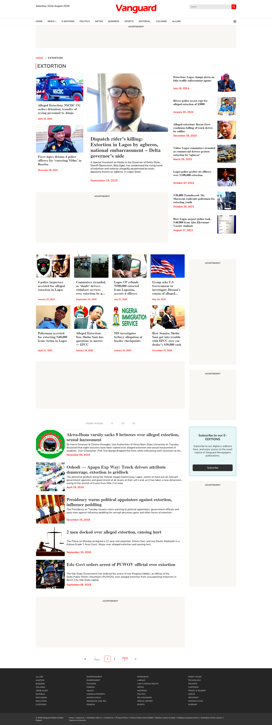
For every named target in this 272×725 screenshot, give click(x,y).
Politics (85, 21)
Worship (192, 704)
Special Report (145, 701)
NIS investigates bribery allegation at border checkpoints (128, 336)
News (51, 21)
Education (41, 701)
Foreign (91, 687)
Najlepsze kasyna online (188, 717)
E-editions (68, 21)
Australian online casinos (211, 717)
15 (133, 423)
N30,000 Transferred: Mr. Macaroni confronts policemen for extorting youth (194, 198)
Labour (141, 680)
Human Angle (94, 697)
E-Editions (41, 704)
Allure (39, 677)
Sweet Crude (194, 677)
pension (91, 704)
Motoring (142, 690)
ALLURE (176, 21)
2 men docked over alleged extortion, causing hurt (114, 531)
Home (39, 21)
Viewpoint (193, 697)
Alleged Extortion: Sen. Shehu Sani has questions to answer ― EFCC (89, 338)
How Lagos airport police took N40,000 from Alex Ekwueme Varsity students (191, 222)
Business (113, 21)
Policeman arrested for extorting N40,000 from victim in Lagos (52, 336)
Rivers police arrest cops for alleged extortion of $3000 (190, 102)
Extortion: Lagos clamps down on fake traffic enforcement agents (193, 78)
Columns (161, 21)
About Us (80, 717)
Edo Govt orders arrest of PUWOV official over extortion (121, 564)
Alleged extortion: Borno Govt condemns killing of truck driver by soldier (193, 127)
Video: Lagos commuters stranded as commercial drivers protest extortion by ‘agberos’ (194, 151)
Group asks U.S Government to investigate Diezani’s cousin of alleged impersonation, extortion (166, 288)
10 (122, 423)
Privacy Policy (122, 717)
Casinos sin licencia (77, 720)
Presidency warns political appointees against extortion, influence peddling (119, 501)
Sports (129, 21)
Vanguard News (136, 8)
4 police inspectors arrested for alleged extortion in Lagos (51, 285)
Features (91, 683)
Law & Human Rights (147, 683)
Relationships (144, 697)
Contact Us (108, 717)
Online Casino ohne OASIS (141, 717)
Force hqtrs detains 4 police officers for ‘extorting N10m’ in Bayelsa (59, 160)
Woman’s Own (195, 701)
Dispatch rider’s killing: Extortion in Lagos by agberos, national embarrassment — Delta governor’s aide (126, 147)
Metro (99, 21)
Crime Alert (42, 690)
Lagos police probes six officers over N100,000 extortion (192, 173)
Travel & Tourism (197, 690)
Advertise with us (94, 717)
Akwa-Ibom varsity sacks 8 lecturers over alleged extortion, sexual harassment (123, 436)
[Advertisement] (110, 622)
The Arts (192, 683)
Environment (93, 680)
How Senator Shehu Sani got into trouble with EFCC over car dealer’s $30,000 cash (166, 338)
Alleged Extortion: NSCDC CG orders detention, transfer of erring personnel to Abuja (59, 108)
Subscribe (212, 468)
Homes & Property (96, 694)
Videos (191, 694)
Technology (194, 680)
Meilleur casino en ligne (165, 717)
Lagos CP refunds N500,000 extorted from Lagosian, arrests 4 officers (126, 287)
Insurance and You (96, 701)
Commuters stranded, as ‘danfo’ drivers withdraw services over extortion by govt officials (91, 288)
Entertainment (94, 677)
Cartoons (193, 687)
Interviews (143, 677)
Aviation (40, 680)
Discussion (41, 697)
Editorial (144, 21)
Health (90, 690)
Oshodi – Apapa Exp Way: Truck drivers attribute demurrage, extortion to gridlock (116, 469)
